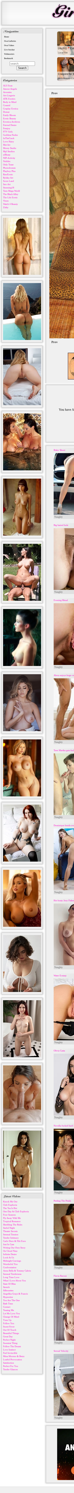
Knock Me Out (10, 1201)
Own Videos (9, 45)
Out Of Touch (9, 1330)
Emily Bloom (9, 115)
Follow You (8, 1323)
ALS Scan (8, 85)
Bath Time (8, 1303)
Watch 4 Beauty (10, 204)
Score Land (8, 181)
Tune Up (7, 1320)
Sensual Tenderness (12, 1274)
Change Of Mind (11, 1317)
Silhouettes (8, 1290)
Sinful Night (9, 1228)
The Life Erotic (10, 197)
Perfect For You (10, 1366)
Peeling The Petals (62, 1201)
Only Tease (8, 164)
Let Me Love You (11, 1313)
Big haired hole (61, 525)
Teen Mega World (11, 191)
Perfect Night (9, 1340)
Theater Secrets (10, 1231)
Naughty (58, 516)
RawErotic (8, 174)
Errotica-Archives (11, 122)
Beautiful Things (11, 1333)
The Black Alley (10, 194)
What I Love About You (14, 1280)
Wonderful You (10, 1264)
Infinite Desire (10, 1254)
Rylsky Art (8, 177)
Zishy (5, 207)
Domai (6, 112)
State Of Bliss (9, 1284)
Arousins (7, 92)
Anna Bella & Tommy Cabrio (17, 1270)
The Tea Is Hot (10, 1208)
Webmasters (9, 54)
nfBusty (6, 154)
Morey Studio (9, 148)
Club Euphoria (10, 1205)
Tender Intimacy (11, 1238)
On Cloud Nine (10, 1251)
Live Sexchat (9, 50)
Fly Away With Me (12, 1218)
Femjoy (6, 128)
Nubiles (6, 161)
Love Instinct (9, 1349)
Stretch (6, 1287)
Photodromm (9, 168)
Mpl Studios (9, 151)
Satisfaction (8, 1363)
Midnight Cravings (12, 1261)
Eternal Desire (9, 125)
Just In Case (8, 1244)
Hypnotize (8, 1297)
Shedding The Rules (12, 1224)
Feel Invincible (10, 1353)
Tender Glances (10, 1369)
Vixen (6, 201)
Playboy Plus (9, 171)
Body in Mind (9, 102)
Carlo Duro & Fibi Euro (14, 1241)
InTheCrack (8, 138)
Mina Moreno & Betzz (13, 1356)
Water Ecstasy (60, 975)
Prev (54, 93)
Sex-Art (6, 184)
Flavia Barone (60, 1276)
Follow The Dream (12, 1346)
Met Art (6, 145)
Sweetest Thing (10, 1343)
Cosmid (6, 105)
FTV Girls (8, 131)
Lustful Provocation (12, 1359)
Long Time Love (11, 1277)
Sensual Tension (10, 1234)
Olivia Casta (59, 1050)
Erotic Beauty (9, 118)
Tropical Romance (12, 1221)
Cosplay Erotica (10, 108)
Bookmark (8, 58)
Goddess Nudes (10, 135)
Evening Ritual (61, 600)
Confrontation (9, 1267)
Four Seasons (9, 1214)
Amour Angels (10, 89)
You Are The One (11, 1300)
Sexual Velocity (61, 1351)
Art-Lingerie (9, 95)
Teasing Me (8, 1310)
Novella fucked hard (63, 1125)
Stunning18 (8, 187)
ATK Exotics (9, 98)
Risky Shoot (59, 450)
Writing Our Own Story (14, 1247)
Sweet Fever (9, 1326)
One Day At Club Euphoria (16, 1211)
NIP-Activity (9, 158)
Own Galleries (10, 41)
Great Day (8, 1336)
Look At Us (8, 1257)
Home (6, 37)
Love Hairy (8, 141)
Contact (6, 1307)
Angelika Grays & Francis (15, 1293)
